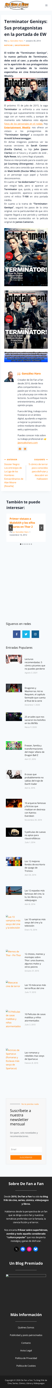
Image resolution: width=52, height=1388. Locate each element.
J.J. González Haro (15, 40)
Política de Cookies (26, 1365)
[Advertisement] (26, 588)
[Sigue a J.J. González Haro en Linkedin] (25, 449)
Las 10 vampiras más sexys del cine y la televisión (35, 922)
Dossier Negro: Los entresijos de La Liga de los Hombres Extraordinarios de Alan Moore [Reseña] (13, 473)
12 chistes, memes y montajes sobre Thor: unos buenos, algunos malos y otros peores (35, 960)
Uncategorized (22, 45)
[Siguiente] (41, 527)
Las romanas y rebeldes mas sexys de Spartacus (34, 1055)
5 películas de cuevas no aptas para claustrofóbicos (35, 835)
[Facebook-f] (16, 634)
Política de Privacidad (26, 1358)
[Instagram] (35, 634)
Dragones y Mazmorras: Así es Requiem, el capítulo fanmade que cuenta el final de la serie (35, 694)
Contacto (26, 1342)
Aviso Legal (26, 1350)
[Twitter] (26, 634)
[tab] (20, 544)
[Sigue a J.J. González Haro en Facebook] (20, 449)
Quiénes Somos (26, 1327)
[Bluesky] (35, 1249)
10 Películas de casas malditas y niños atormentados (35, 1017)
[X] (16, 1249)
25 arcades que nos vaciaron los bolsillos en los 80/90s (35, 720)
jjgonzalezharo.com (28, 442)
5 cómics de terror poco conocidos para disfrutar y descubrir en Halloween (38, 469)
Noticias (8, 45)
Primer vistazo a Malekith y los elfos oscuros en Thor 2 (22, 522)
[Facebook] (22, 1249)
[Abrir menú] (46, 5)
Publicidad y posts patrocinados (26, 1335)
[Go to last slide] (11, 527)
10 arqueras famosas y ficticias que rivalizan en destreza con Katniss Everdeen (35, 809)
